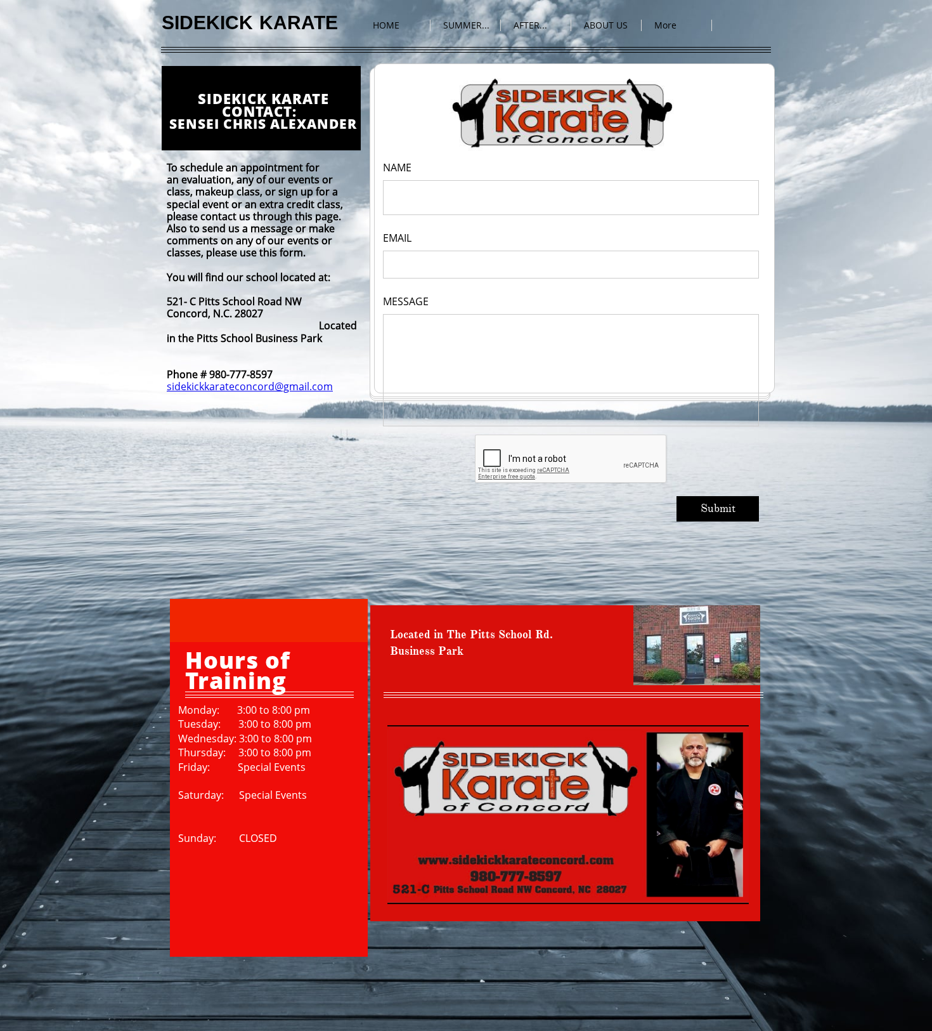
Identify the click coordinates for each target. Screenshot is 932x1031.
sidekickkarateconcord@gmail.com (250, 386)
